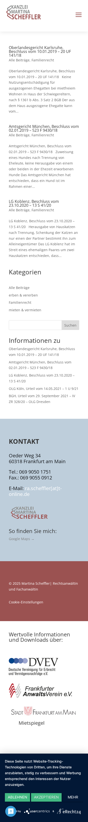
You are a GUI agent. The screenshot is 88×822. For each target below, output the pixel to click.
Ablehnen (17, 797)
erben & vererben (23, 295)
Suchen (70, 325)
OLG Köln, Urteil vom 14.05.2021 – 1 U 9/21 (43, 388)
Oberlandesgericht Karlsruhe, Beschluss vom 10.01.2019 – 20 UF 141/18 (40, 51)
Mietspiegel (31, 723)
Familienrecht (43, 60)
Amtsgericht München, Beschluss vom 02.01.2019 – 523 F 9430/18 (44, 128)
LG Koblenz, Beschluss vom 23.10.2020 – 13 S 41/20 (34, 203)
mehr (73, 797)
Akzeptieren (46, 797)
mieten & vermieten (25, 310)
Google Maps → (21, 538)
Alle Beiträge (19, 60)
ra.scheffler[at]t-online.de (35, 491)
